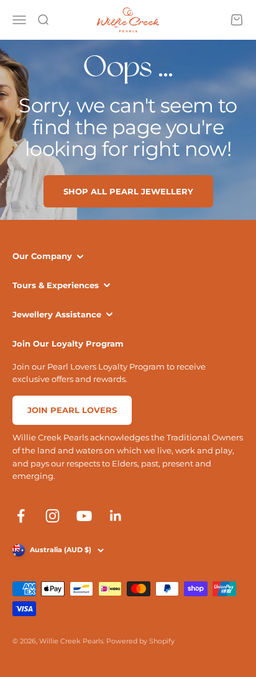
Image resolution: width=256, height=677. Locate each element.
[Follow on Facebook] (20, 515)
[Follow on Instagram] (52, 515)
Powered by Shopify (140, 641)
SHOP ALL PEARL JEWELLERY (128, 191)
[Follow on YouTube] (84, 515)
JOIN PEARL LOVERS (72, 410)
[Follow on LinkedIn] (115, 515)
